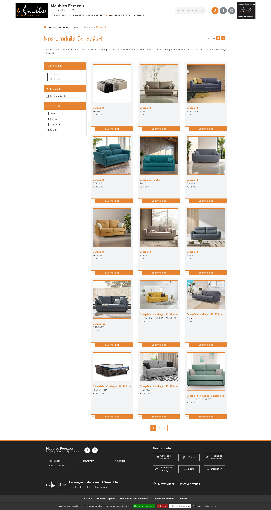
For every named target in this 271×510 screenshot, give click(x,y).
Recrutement (87, 461)
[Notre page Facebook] (223, 10)
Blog (88, 487)
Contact (139, 15)
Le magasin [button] (57, 15)
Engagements (102, 487)
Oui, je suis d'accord (144, 506)
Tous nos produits (58, 27)
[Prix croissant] (218, 38)
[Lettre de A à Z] (223, 38)
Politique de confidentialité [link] (204, 506)
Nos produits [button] (76, 15)
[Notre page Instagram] (231, 10)
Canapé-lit (101, 27)
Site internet (75, 487)
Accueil (88, 498)
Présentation (54, 461)
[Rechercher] (203, 10)
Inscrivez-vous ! (190, 484)
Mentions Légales (105, 498)
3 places (55, 79)
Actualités (120, 461)
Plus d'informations (180, 506)
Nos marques (96, 15)
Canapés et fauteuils (83, 27)
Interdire (162, 506)
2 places (55, 74)
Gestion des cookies (163, 498)
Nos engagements (119, 15)
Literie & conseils (56, 466)
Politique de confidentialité (134, 498)
